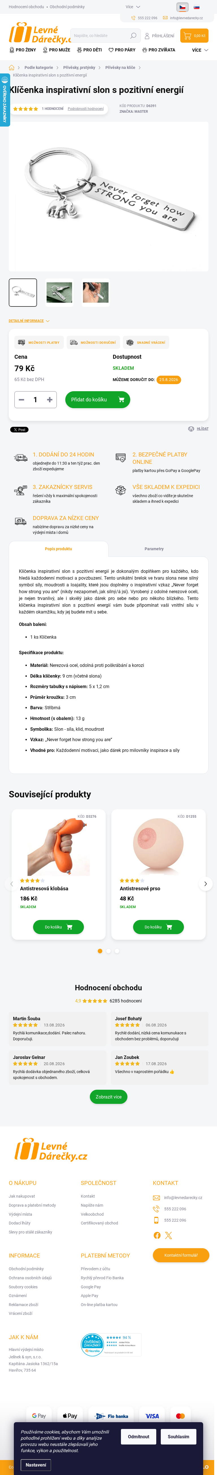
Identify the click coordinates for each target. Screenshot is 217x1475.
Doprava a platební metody (32, 1205)
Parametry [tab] (154, 549)
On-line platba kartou (99, 1304)
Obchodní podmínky (67, 7)
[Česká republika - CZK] (182, 7)
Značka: (134, 112)
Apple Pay (89, 1295)
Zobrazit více (108, 1097)
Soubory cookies (23, 1287)
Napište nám (92, 1205)
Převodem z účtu (95, 1269)
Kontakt (88, 1196)
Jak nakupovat (22, 1196)
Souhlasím (178, 1436)
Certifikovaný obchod (99, 1223)
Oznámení (18, 1295)
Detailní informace (26, 321)
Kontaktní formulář (181, 1255)
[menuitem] (24, 50)
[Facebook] (157, 1234)
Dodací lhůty (20, 1223)
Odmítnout (138, 1436)
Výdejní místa (20, 1214)
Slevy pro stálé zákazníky (30, 1232)
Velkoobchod (92, 1214)
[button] (100, 951)
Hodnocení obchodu (26, 7)
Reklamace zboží (23, 1304)
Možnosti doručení (98, 343)
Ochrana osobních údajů (30, 1278)
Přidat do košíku (89, 400)
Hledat (133, 35)
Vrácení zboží (20, 1313)
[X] (168, 1234)
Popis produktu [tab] (58, 549)
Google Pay (91, 1287)
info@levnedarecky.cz (183, 1197)
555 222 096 (175, 1209)
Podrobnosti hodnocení (86, 109)
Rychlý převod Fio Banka (102, 1278)
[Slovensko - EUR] (196, 7)
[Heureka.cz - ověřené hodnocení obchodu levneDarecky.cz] (111, 1344)
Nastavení (36, 1465)
